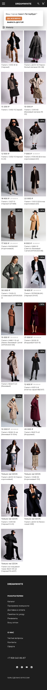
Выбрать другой (15, 22)
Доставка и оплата (16, 610)
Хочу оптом (12, 622)
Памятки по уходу (15, 614)
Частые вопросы (15, 638)
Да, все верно (14, 18)
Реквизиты (12, 618)
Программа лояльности (18, 606)
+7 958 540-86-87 (16, 658)
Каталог (11, 601)
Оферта (11, 646)
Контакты (11, 642)
